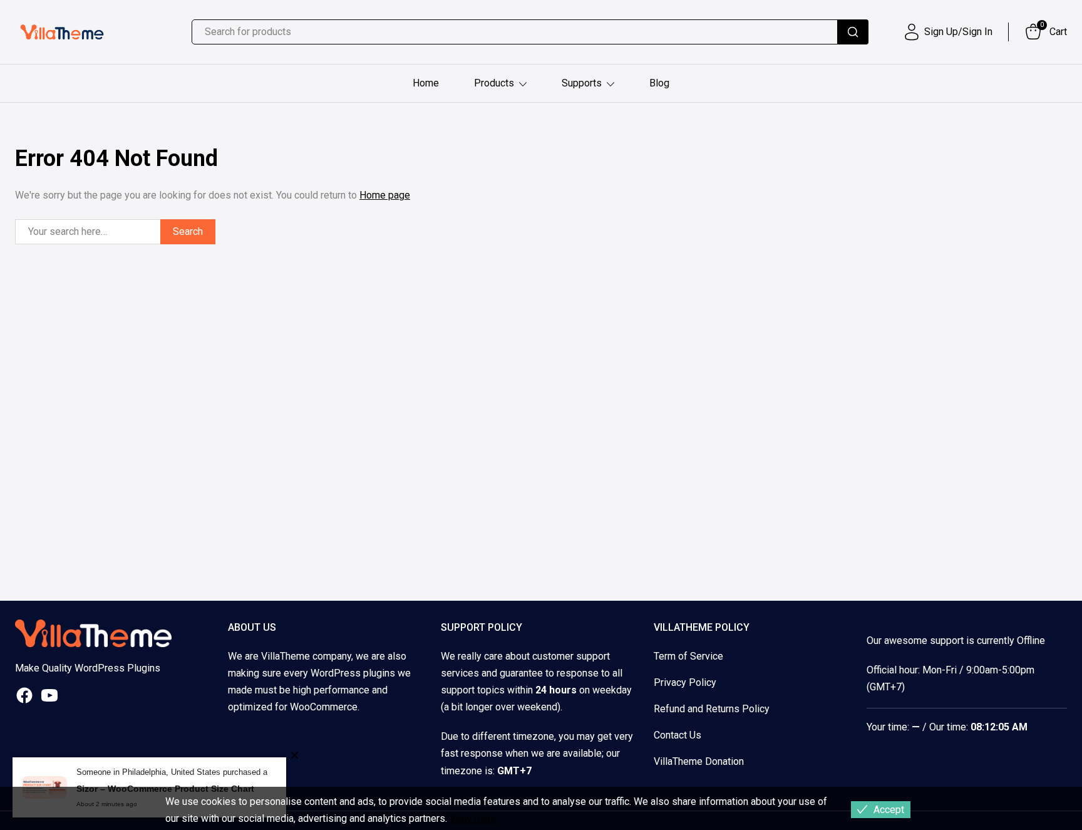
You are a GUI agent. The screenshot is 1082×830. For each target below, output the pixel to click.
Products (494, 83)
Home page (384, 195)
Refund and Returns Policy (712, 709)
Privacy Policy (685, 682)
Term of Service (688, 656)
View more (473, 818)
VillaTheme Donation (699, 761)
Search (188, 231)
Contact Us (677, 735)
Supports (582, 83)
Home (426, 83)
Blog (659, 83)
